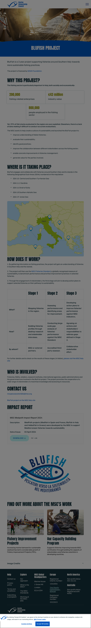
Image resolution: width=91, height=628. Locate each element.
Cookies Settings (26, 624)
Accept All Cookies (42, 624)
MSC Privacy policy (40, 619)
